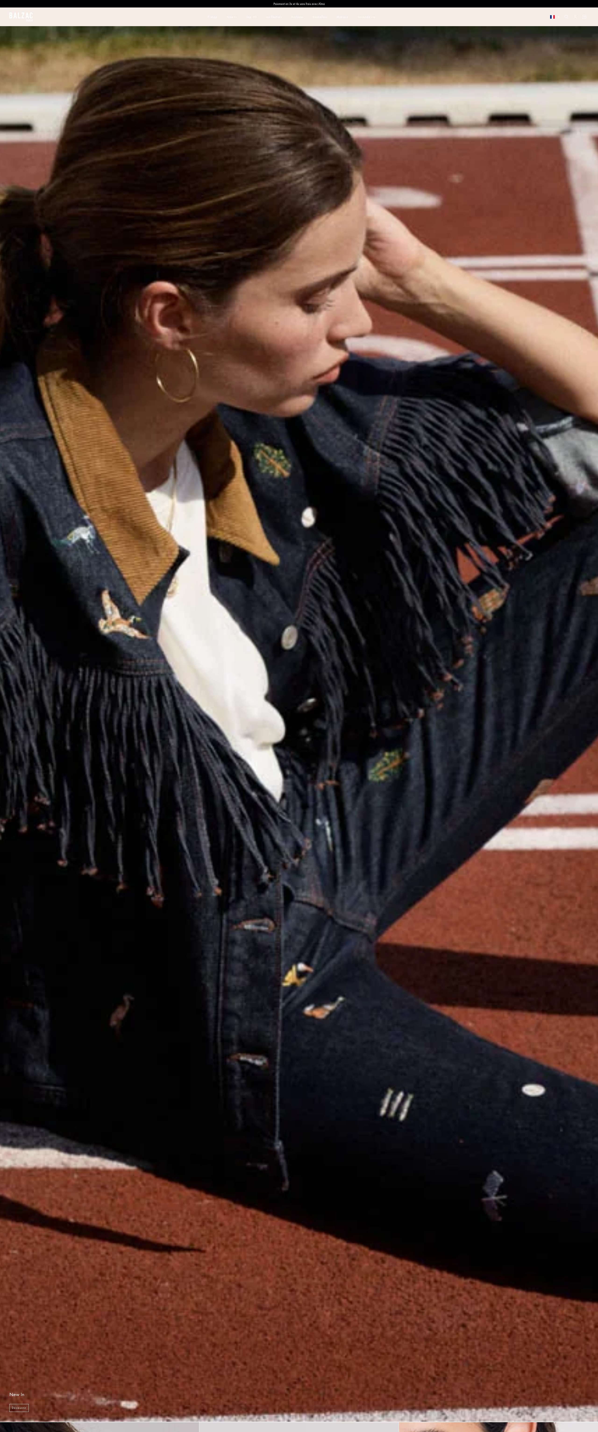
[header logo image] (21, 18)
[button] (566, 16)
